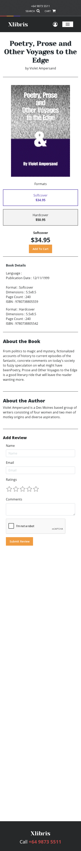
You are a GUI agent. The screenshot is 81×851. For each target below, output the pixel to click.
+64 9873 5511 (40, 6)
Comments (14, 499)
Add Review (15, 437)
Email (10, 462)
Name (10, 445)
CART (48, 11)
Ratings (11, 479)
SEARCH (31, 11)
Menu (67, 24)
